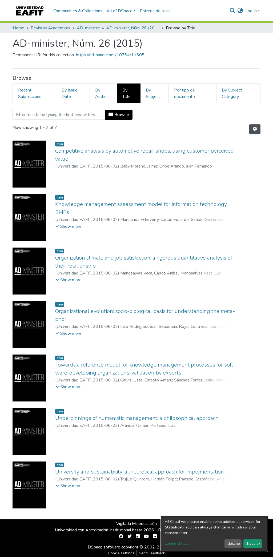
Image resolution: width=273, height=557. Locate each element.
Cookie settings (121, 553)
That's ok (252, 543)
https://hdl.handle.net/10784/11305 (110, 55)
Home (18, 28)
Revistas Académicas (50, 28)
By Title (126, 93)
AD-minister (88, 28)
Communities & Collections (77, 11)
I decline (233, 543)
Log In (251, 11)
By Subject (153, 93)
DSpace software (104, 547)
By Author (101, 93)
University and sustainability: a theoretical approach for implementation (139, 471)
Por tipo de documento (184, 93)
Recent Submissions (29, 93)
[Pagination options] (254, 129)
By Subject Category (232, 93)
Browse (121, 115)
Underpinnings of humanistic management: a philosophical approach (137, 418)
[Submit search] (232, 11)
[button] (240, 11)
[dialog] (214, 534)
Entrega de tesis (155, 11)
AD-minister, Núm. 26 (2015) (132, 28)
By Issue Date (70, 93)
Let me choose (177, 543)
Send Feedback (152, 553)
